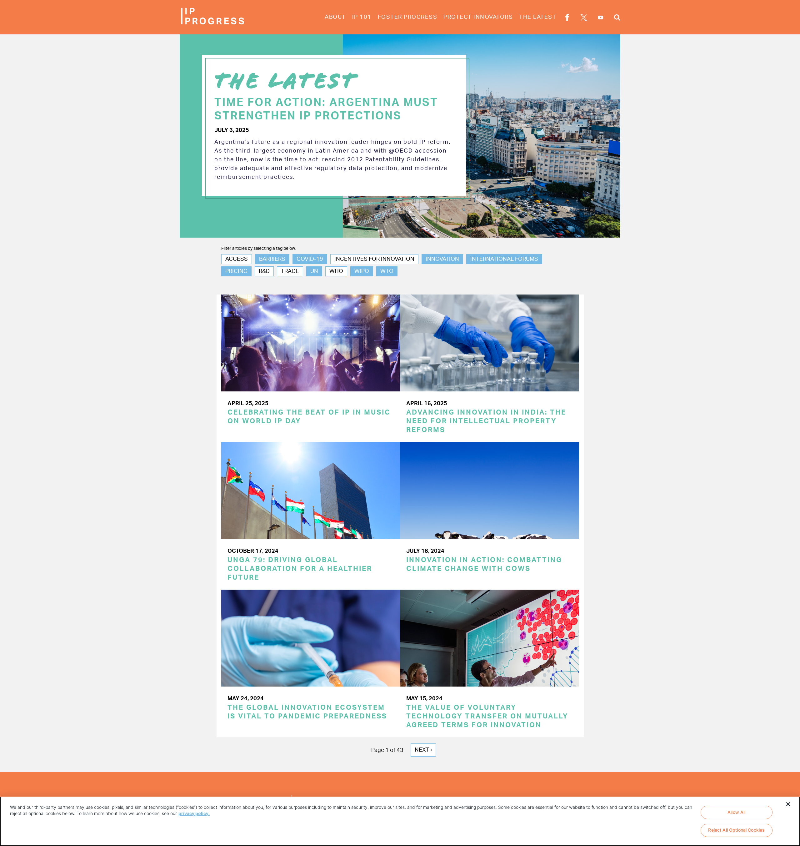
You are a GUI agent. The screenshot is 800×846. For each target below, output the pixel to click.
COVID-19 (310, 259)
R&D (264, 271)
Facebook (567, 18)
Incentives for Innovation (374, 259)
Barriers (272, 259)
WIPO (361, 271)
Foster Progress (408, 17)
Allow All (736, 812)
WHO (336, 271)
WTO (386, 271)
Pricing (236, 271)
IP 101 (362, 17)
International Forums (504, 259)
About (335, 17)
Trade (290, 271)
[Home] (212, 16)
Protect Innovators (478, 17)
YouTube (601, 18)
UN (314, 271)
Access (236, 259)
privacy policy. (194, 813)
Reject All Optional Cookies (736, 830)
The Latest (537, 17)
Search (617, 18)
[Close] (788, 803)
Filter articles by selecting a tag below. (258, 248)
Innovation (442, 259)
